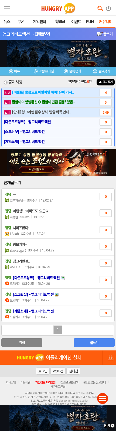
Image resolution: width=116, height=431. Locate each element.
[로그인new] (108, 7)
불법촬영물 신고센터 (94, 382)
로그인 (42, 371)
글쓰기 (107, 34)
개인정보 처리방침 (45, 382)
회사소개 (10, 382)
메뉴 (17, 71)
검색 (22, 343)
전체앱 (73, 371)
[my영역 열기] (7, 7)
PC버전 (58, 371)
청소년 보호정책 (69, 382)
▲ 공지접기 (105, 82)
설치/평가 (75, 71)
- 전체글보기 (41, 34)
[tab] (14, 72)
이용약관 (25, 382)
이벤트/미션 (46, 71)
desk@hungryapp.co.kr (73, 400)
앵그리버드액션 (16, 34)
